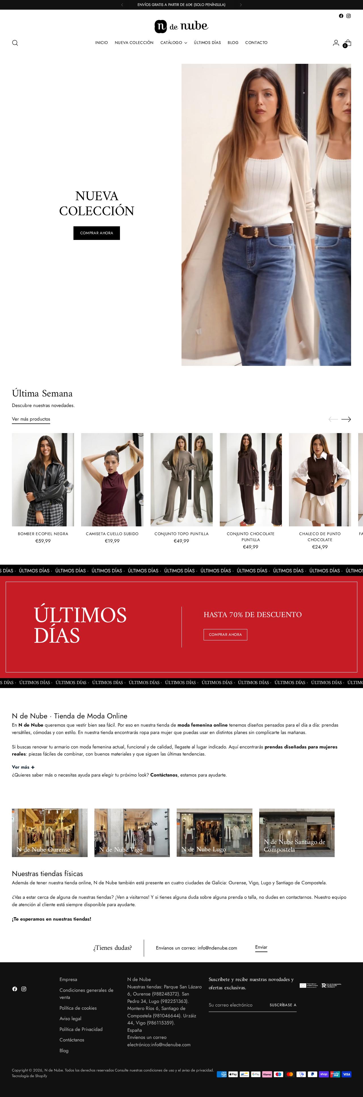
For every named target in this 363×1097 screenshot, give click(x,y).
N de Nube (54, 1070)
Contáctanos (72, 1039)
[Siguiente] (241, 5)
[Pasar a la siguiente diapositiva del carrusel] (346, 419)
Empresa (68, 979)
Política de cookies (78, 1008)
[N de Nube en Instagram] (348, 15)
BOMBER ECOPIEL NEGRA (43, 534)
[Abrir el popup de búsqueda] (15, 42)
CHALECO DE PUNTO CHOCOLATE (320, 537)
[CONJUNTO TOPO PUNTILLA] (182, 479)
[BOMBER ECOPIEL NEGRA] (43, 479)
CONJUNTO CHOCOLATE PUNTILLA (251, 537)
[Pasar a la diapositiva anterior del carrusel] (333, 419)
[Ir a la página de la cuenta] (336, 42)
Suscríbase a (283, 1005)
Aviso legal (70, 1018)
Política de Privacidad (81, 1029)
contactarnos (298, 897)
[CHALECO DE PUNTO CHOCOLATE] (320, 479)
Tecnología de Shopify (29, 1076)
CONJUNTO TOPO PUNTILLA (181, 534)
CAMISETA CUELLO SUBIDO (112, 534)
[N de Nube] (181, 26)
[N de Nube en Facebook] (341, 15)
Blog (64, 1050)
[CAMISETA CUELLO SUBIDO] (112, 479)
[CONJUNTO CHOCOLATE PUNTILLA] (251, 479)
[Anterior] (122, 5)
